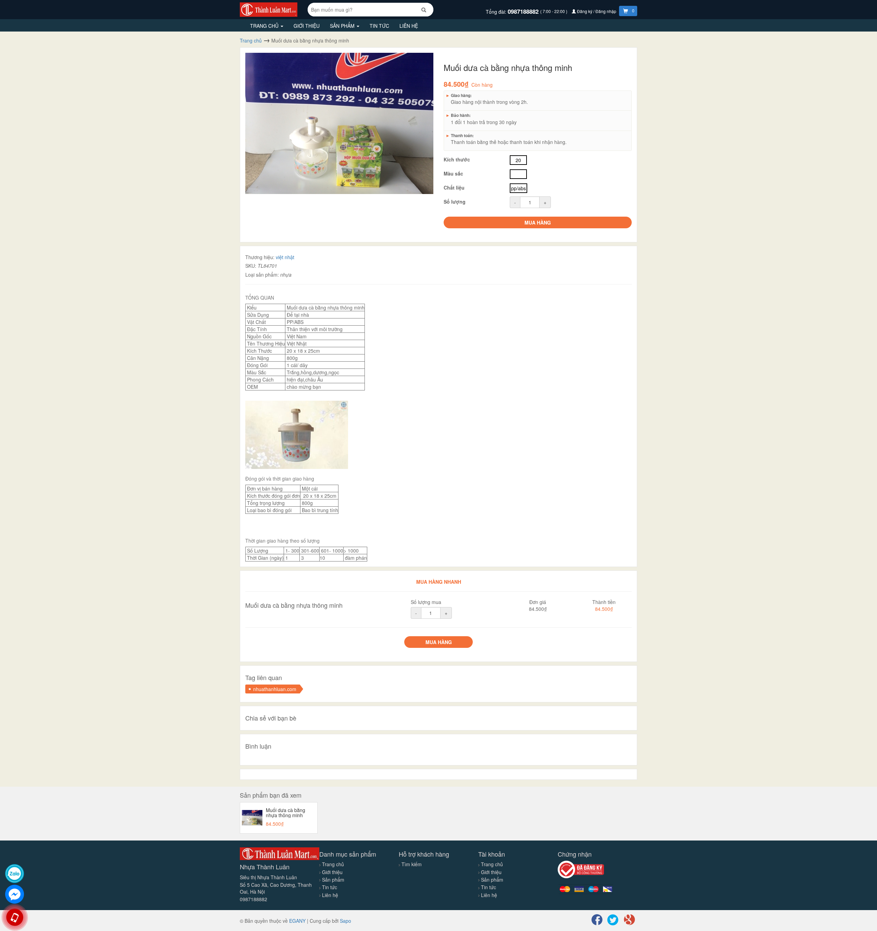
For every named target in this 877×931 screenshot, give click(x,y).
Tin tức (379, 25)
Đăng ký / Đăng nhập (596, 11)
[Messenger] (14, 894)
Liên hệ (408, 25)
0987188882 (524, 11)
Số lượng (455, 201)
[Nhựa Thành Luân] (268, 8)
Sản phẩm (343, 25)
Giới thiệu (307, 25)
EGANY (297, 920)
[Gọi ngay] (15, 917)
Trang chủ (265, 25)
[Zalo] (14, 873)
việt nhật (285, 257)
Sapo (345, 920)
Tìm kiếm (412, 864)
